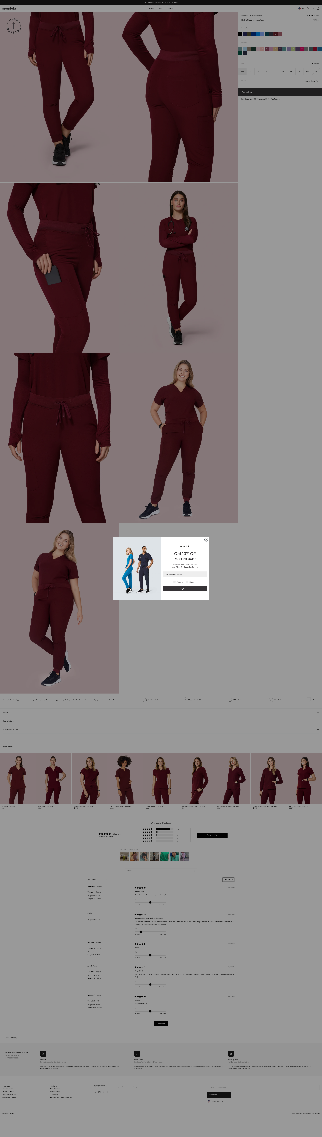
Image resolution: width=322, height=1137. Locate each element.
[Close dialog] (206, 539)
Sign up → (185, 588)
